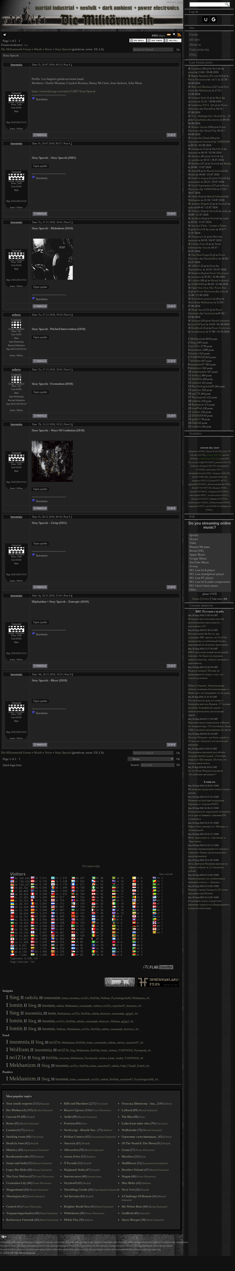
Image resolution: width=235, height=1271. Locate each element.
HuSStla (94, 998)
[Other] (209, 590)
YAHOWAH (125, 1050)
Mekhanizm (138, 998)
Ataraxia (195, 156)
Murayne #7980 (219, 488)
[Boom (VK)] (209, 551)
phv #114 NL (200, 455)
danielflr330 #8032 (199, 491)
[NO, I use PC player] (209, 578)
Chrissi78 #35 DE (214, 451)
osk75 (214, 79)
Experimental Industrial (200, 141)
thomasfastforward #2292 (200, 473)
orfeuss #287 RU (214, 455)
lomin (65, 998)
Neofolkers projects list (203, 298)
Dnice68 (208, 108)
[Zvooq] (209, 566)
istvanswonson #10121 (218, 495)
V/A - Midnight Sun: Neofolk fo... (209, 116)
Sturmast (196, 320)
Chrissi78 (209, 130)
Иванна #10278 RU (218, 499)
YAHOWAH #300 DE (208, 459)
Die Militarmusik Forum (16, 49)
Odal (122, 1066)
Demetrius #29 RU (196, 451)
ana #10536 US (212, 506)
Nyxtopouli (140, 1050)
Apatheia (196, 218)
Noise (48, 49)
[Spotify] (209, 535)
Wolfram (105, 998)
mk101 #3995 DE (200, 477)
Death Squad (198, 309)
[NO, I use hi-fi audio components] (209, 582)
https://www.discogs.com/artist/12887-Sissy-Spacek (64, 91)
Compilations (201, 119)
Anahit (119, 1058)
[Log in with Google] (213, 19)
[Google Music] (209, 559)
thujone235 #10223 (200, 499)
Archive (205, 599)
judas (222, 291)
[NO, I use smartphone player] (209, 574)
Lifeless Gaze (198, 244)
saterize (121, 1042)
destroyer (132, 1005)
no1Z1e (85, 998)
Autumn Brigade (200, 203)
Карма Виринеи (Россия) (205, 75)
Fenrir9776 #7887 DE (202, 488)
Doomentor (197, 236)
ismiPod (197, 408)
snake (191, 207)
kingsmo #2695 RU (221, 473)
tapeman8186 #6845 (197, 484)
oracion (196, 382)
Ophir (194, 196)
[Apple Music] (209, 555)
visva (205, 247)
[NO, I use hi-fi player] (209, 570)
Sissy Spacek (63, 49)
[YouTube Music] (209, 562)
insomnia (16, 64)
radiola (31, 997)
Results (196, 599)
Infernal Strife (198, 97)
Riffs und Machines (201, 86)
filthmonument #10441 (220, 502)
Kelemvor (198, 404)
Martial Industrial (215, 170)
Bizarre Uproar (199, 127)
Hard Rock (217, 149)
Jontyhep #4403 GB (218, 477)
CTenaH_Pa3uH (136, 1066)
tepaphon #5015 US (200, 481)
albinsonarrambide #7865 (219, 484)
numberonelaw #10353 (198, 502)
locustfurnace (198, 331)
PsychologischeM (121, 998)
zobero (16, 314)
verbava (97, 1005)
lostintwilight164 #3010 (203, 462)
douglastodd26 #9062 (219, 491)
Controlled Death (200, 138)
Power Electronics (197, 79)
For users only (91, 866)
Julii (193, 170)
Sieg (26, 45)
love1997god (198, 324)
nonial (191, 72)
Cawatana (196, 68)
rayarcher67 (118, 1005)
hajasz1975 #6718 (218, 481)
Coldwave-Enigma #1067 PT (203, 466)
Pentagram (197, 149)
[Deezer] (209, 539)
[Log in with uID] (205, 19)
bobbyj (196, 375)
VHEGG (195, 265)
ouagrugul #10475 (196, 506)
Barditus (195, 163)
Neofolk (216, 68)
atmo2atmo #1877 (214, 470)
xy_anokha (194, 159)
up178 (196, 393)
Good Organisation (201, 185)
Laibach (195, 280)
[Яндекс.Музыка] (209, 547)
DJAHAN (197, 415)
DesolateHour (211, 258)
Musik (38, 49)
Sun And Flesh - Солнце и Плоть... (209, 225)
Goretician (209, 313)
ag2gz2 (129, 1013)
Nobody (195, 211)
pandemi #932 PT (223, 462)
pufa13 (196, 419)
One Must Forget (200, 254)
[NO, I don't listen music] (209, 586)
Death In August (200, 178)
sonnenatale (52, 998)
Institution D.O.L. (200, 105)
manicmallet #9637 (198, 495)
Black (219, 97)
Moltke (227, 163)
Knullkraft (196, 328)
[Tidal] (209, 543)
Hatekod (195, 273)
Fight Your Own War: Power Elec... (210, 287)
